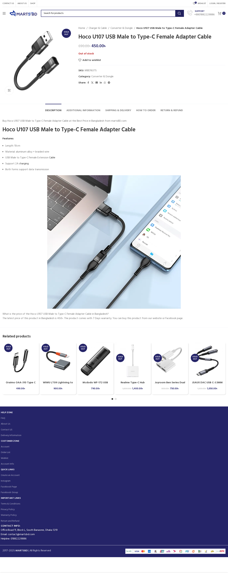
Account (5, 447)
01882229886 (19, 539)
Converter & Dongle (121, 28)
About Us (5, 424)
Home (81, 28)
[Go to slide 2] (116, 399)
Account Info (7, 464)
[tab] (53, 109)
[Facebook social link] (88, 82)
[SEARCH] (179, 13)
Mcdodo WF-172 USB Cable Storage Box (95, 384)
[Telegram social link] (109, 82)
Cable (52, 158)
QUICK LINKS (7, 470)
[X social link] (92, 82)
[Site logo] (23, 13)
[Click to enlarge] (9, 90)
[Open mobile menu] (4, 13)
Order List (5, 452)
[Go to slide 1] (112, 399)
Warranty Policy (9, 515)
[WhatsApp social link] (105, 82)
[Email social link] (96, 82)
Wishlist (4, 458)
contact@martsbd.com (21, 534)
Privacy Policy (8, 509)
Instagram (6, 481)
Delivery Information (11, 435)
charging (24, 164)
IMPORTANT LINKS (11, 498)
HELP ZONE (7, 412)
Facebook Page (9, 487)
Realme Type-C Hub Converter (133, 384)
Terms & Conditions (10, 504)
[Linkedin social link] (101, 82)
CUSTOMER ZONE (10, 441)
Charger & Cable (98, 28)
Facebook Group (9, 492)
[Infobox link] (201, 13)
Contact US (6, 430)
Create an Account (10, 475)
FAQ (3, 418)
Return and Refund (10, 521)
